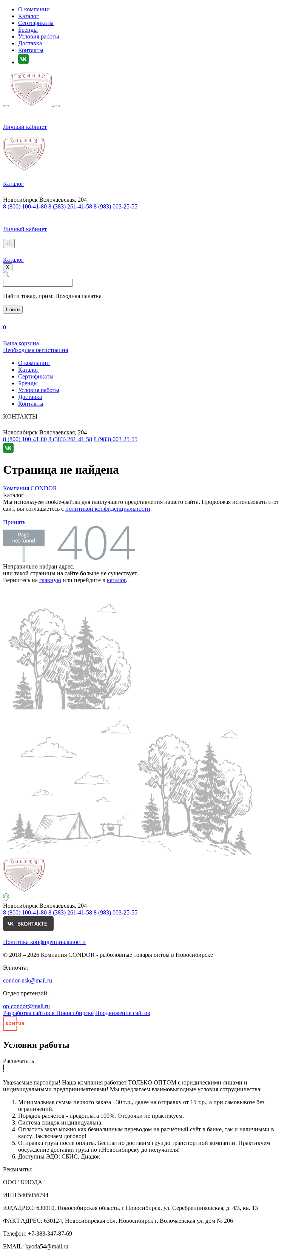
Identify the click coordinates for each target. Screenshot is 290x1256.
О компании (34, 9)
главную (50, 580)
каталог (116, 580)
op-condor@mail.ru (26, 1006)
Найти (13, 309)
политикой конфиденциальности (107, 508)
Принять (14, 522)
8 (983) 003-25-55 (115, 206)
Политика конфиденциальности (44, 942)
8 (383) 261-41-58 (70, 206)
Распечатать (18, 1061)
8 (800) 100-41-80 (25, 206)
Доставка (30, 43)
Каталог (28, 16)
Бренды (28, 29)
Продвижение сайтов (122, 1013)
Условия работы (38, 36)
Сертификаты (36, 23)
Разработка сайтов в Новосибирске (48, 1013)
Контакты (30, 50)
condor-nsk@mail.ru (27, 980)
